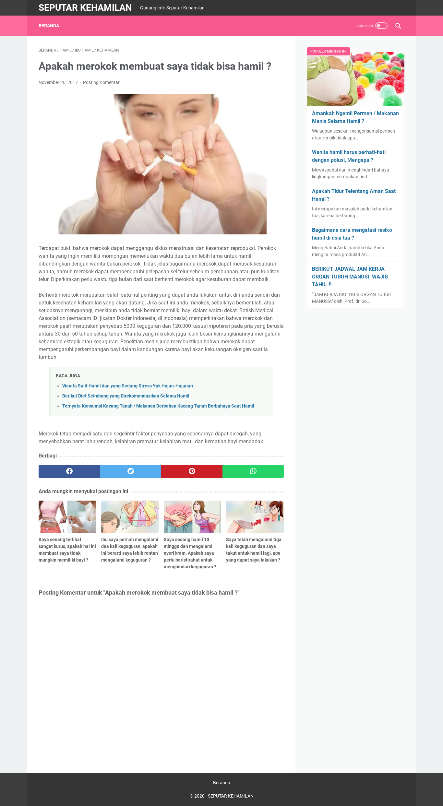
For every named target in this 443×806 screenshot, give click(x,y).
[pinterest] (191, 471)
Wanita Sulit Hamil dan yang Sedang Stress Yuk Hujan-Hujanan (127, 386)
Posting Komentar (101, 82)
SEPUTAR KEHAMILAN (85, 7)
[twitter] (130, 471)
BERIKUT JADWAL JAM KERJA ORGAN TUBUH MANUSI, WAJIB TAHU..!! (350, 277)
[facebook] (69, 471)
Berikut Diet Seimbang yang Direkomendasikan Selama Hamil (125, 396)
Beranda (49, 25)
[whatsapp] (253, 471)
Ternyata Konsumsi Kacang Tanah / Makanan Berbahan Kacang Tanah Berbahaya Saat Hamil (158, 406)
